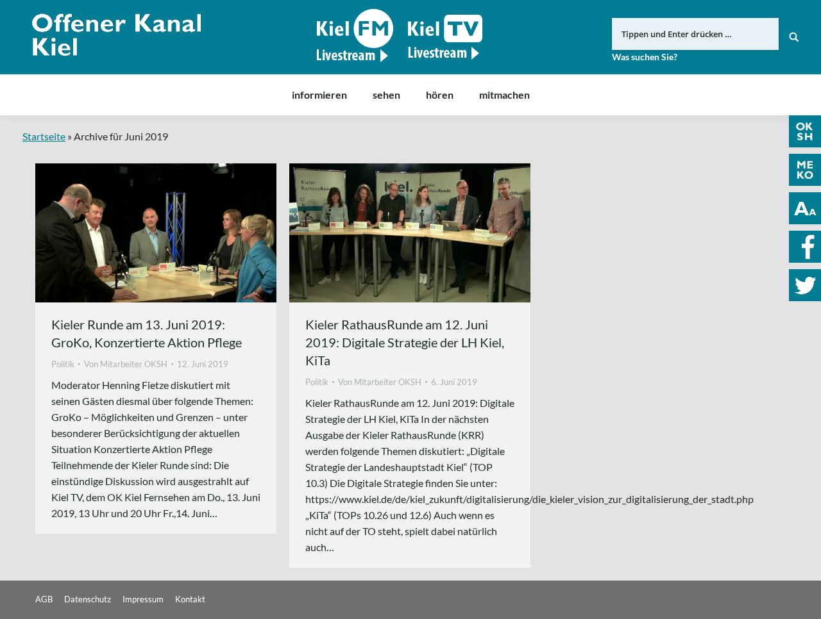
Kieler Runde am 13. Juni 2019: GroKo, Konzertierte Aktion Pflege (146, 333)
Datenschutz (87, 599)
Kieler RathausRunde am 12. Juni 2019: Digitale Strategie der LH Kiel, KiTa (404, 342)
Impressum (143, 599)
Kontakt (190, 599)
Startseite (43, 136)
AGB (44, 599)
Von (125, 364)
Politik (62, 364)
